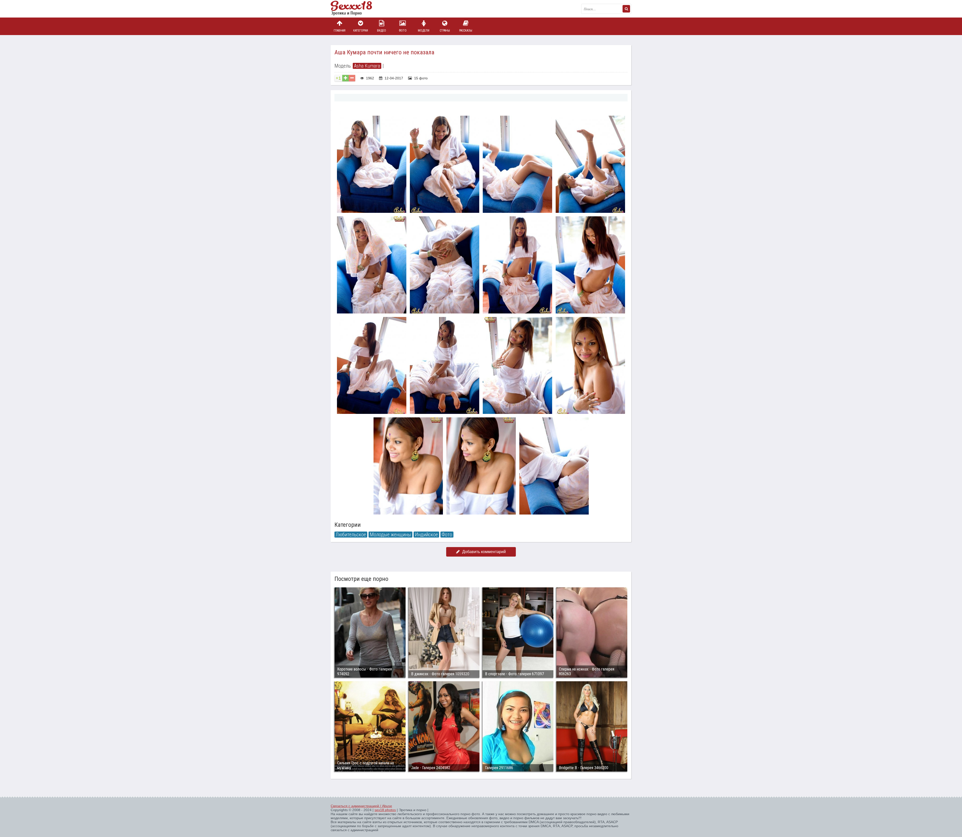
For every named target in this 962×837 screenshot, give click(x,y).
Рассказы (465, 30)
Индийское (426, 535)
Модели (423, 30)
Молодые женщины (390, 535)
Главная (339, 30)
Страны (445, 30)
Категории (360, 30)
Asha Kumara (367, 66)
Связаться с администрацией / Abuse (361, 806)
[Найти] (626, 9)
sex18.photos (385, 810)
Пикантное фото (356, 9)
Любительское (351, 535)
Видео (381, 30)
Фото (403, 30)
